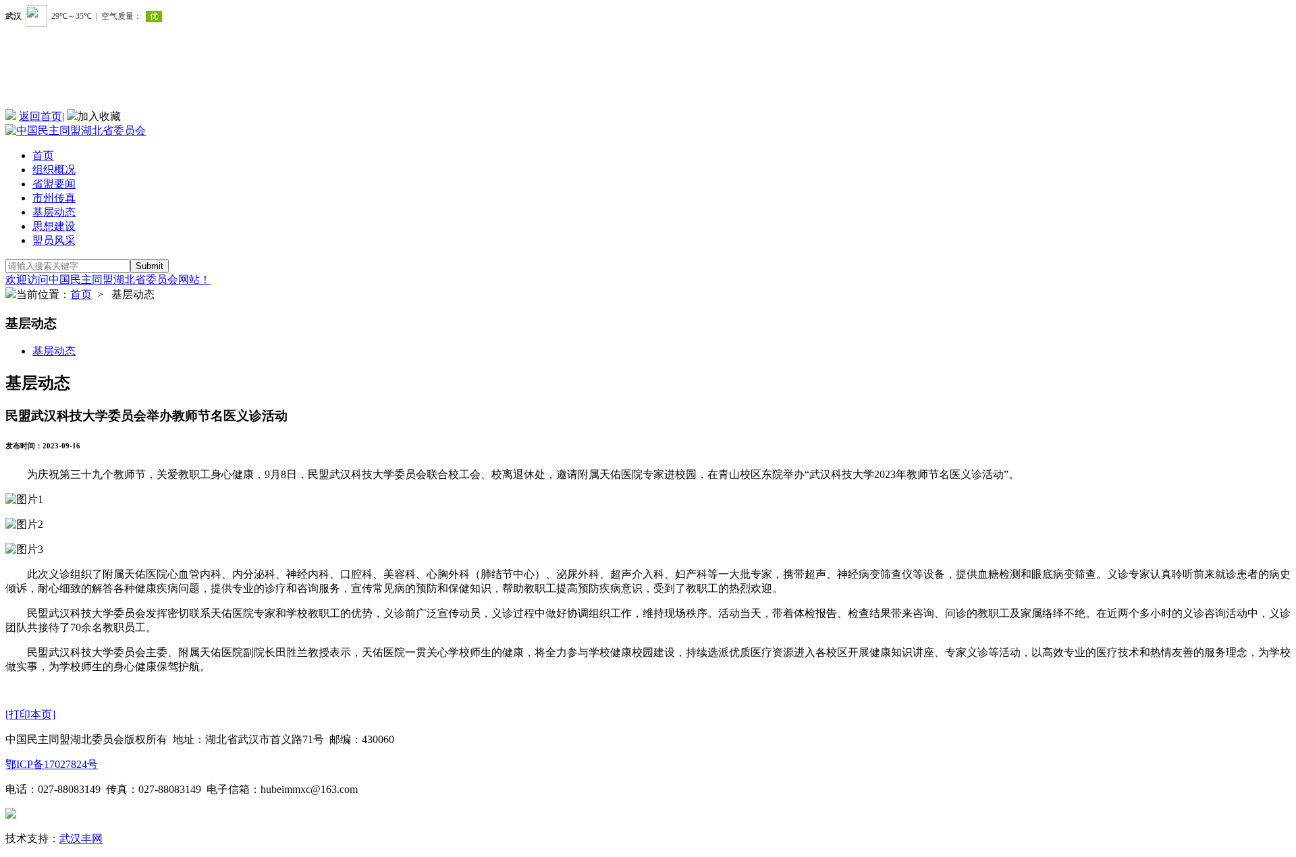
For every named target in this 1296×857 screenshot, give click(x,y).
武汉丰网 (81, 838)
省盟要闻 (54, 183)
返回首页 (40, 116)
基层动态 (54, 212)
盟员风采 (54, 240)
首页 (43, 155)
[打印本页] (30, 714)
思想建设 (54, 226)
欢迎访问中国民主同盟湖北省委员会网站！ (108, 279)
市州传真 (54, 198)
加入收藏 (99, 116)
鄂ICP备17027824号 (51, 764)
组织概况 (54, 169)
